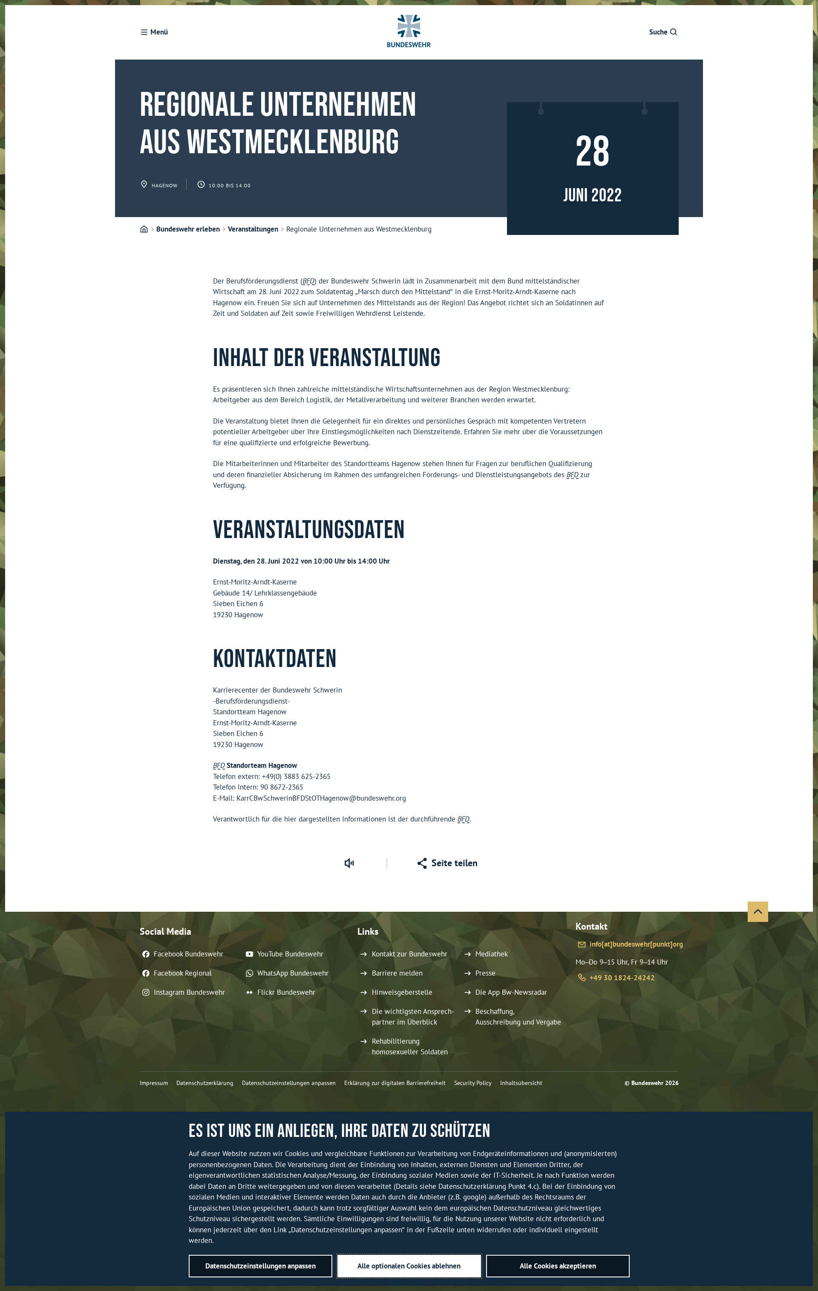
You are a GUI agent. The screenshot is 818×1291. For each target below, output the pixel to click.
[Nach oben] (758, 912)
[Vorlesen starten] (349, 863)
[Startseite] (144, 229)
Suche (658, 32)
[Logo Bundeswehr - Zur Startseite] (409, 32)
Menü (159, 32)
